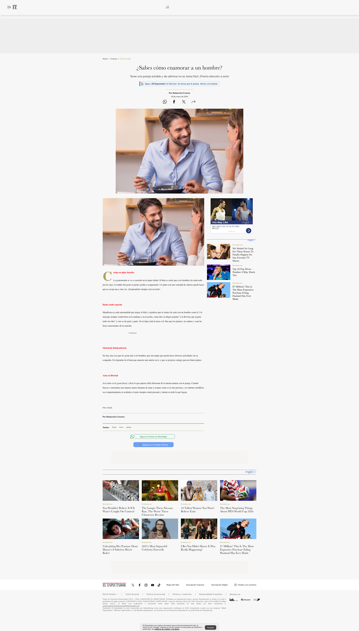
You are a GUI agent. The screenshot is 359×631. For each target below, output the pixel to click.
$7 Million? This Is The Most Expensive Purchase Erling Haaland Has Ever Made (237, 549)
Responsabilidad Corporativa (210, 594)
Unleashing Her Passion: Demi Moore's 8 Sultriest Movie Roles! (120, 549)
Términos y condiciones (182, 594)
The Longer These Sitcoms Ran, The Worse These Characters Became (157, 511)
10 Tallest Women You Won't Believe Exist (197, 509)
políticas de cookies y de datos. (167, 629)
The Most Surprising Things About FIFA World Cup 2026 (236, 509)
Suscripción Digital (219, 585)
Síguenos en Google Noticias (155, 444)
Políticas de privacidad (155, 594)
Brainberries (107, 504)
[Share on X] (184, 102)
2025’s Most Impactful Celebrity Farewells (154, 547)
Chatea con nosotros (247, 585)
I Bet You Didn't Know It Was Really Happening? (198, 547)
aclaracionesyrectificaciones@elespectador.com (121, 606)
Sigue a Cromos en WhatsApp (153, 436)
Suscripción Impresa (195, 585)
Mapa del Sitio (172, 585)
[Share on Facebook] (174, 102)
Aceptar (210, 627)
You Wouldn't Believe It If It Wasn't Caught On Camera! (119, 509)
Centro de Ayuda (132, 594)
